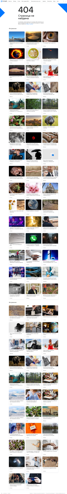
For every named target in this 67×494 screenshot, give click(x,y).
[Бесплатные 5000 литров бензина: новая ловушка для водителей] (33, 342)
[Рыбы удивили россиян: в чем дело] (17, 73)
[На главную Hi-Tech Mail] (4, 1)
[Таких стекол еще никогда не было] (17, 241)
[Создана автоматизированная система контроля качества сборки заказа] (17, 342)
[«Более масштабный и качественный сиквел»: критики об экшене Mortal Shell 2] (50, 241)
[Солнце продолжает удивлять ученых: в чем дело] (33, 224)
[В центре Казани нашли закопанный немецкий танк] (50, 90)
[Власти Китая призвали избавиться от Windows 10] (50, 157)
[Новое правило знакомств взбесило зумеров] (50, 73)
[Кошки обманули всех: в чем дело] (50, 414)
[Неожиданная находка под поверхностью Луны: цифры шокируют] (17, 140)
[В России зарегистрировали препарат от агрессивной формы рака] (17, 375)
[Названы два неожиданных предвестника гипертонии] (33, 90)
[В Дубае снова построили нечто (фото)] (50, 342)
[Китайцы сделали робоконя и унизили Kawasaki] (17, 274)
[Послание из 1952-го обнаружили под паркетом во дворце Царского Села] (17, 414)
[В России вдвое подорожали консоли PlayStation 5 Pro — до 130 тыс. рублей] (50, 258)
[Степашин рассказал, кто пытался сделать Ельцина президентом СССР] (50, 174)
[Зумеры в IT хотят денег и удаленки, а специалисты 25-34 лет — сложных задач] (17, 224)
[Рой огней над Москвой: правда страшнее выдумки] (50, 56)
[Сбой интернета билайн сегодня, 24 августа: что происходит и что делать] (50, 224)
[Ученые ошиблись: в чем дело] (33, 207)
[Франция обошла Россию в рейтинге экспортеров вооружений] (33, 325)
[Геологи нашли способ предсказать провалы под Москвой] (50, 207)
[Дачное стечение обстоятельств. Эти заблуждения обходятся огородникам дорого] (50, 291)
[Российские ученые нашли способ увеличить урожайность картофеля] (33, 308)
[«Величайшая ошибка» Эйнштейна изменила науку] (17, 325)
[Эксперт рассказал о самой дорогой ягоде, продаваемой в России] (17, 123)
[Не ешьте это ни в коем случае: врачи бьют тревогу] (33, 56)
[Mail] (1, 1)
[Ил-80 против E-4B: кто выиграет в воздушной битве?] (50, 325)
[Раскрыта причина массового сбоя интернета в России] (33, 274)
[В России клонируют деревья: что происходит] (17, 190)
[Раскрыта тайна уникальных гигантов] (50, 123)
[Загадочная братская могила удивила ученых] (33, 123)
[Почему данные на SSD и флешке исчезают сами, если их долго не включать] (50, 375)
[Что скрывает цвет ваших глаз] (50, 39)
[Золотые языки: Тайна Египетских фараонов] (17, 207)
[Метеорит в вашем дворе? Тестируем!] (17, 308)
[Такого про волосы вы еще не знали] (17, 431)
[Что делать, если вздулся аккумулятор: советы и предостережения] (17, 291)
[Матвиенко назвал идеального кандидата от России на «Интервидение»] (17, 157)
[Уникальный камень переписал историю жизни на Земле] (33, 39)
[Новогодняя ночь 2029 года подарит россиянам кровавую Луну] (33, 140)
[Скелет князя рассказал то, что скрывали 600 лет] (50, 190)
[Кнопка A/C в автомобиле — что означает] (50, 308)
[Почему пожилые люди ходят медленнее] (33, 431)
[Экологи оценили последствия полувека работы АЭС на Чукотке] (50, 106)
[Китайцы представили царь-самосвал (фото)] (33, 448)
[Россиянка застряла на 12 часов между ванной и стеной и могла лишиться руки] (50, 274)
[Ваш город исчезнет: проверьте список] (50, 431)
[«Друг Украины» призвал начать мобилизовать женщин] (33, 291)
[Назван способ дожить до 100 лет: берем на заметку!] (50, 481)
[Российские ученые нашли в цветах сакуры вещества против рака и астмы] (33, 190)
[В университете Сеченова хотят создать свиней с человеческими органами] (50, 140)
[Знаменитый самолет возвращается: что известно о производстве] (17, 106)
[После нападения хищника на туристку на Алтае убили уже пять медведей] (17, 90)
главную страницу (29, 24)
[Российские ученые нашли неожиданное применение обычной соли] (50, 358)
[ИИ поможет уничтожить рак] (33, 358)
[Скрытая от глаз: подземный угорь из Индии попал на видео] (33, 174)
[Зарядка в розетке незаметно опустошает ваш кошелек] (33, 414)
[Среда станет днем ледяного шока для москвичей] (33, 106)
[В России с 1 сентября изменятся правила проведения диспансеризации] (17, 448)
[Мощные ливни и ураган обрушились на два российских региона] (17, 258)
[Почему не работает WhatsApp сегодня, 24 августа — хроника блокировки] (33, 241)
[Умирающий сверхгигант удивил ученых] (17, 39)
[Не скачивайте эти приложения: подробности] (33, 258)
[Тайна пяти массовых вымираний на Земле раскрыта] (17, 56)
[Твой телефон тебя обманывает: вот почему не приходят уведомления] (17, 358)
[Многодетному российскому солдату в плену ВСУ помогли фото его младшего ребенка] (33, 73)
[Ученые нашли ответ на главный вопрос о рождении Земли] (33, 375)
